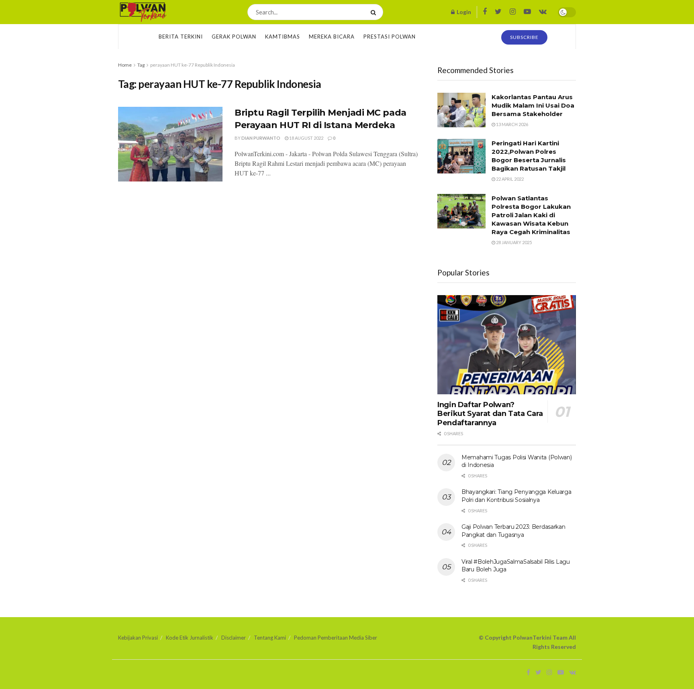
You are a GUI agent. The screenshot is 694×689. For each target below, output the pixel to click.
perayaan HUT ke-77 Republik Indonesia (192, 65)
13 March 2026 (511, 124)
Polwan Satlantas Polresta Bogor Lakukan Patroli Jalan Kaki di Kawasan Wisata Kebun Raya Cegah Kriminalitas (531, 215)
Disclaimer (233, 637)
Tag (141, 65)
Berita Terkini (181, 36)
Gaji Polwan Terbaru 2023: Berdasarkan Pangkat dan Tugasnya (513, 530)
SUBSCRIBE (524, 37)
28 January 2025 (513, 242)
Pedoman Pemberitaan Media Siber (335, 637)
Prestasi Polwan (389, 36)
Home (125, 65)
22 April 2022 (509, 178)
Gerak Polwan (234, 36)
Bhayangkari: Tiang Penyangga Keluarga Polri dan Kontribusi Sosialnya (516, 495)
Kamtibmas (282, 36)
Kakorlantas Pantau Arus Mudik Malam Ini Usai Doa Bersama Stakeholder (533, 105)
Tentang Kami (270, 637)
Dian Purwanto (260, 138)
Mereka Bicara (332, 36)
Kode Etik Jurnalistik (189, 637)
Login (463, 11)
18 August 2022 (305, 138)
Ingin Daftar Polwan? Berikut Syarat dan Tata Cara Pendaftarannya (490, 413)
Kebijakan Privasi (138, 637)
